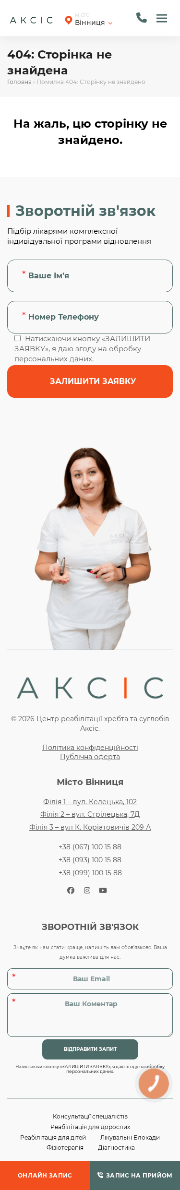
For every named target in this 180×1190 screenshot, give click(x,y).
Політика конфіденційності (90, 747)
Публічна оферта (90, 756)
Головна (19, 81)
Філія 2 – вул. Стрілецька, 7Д (90, 814)
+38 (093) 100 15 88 (90, 860)
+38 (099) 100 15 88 (90, 873)
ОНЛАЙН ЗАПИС (45, 1175)
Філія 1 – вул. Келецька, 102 (90, 801)
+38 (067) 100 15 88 (90, 847)
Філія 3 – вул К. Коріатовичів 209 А (90, 827)
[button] (161, 18)
